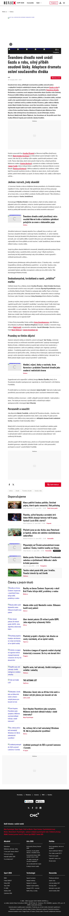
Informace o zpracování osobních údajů (20, 909)
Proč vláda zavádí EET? (55, 853)
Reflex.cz (4, 11)
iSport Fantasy (38, 829)
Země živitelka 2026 (54, 890)
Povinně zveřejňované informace (52, 911)
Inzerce (36, 794)
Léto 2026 (30, 841)
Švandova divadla (52, 90)
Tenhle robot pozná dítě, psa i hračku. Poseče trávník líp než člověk (39, 572)
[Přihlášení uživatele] (60, 3)
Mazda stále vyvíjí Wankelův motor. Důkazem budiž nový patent (42, 606)
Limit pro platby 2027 (54, 883)
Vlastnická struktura (53, 909)
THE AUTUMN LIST (30, 680)
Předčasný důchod (54, 878)
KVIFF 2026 (20, 3)
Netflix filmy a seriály (32, 890)
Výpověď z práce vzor (54, 858)
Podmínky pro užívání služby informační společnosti (46, 907)
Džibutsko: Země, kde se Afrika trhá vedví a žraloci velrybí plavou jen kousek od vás (41, 693)
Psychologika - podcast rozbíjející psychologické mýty (32, 832)
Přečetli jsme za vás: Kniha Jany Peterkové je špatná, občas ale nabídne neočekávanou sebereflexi (41, 533)
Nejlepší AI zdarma (31, 883)
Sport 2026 (8, 873)
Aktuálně (7, 841)
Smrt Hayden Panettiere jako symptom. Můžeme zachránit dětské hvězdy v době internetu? (40, 711)
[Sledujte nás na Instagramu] (36, 807)
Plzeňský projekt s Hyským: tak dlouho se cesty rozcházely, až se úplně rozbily (40, 637)
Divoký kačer (52, 861)
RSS (43, 794)
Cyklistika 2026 (8, 893)
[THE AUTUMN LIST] (14, 682)
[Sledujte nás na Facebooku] (32, 807)
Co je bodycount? (8, 859)
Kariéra (50, 794)
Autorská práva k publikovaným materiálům (20, 907)
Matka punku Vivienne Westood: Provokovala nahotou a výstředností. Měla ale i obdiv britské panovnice (42, 560)
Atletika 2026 (7, 890)
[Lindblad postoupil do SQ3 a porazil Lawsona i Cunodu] (14, 747)
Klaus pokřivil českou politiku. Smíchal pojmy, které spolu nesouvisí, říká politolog (41, 504)
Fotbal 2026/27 (8, 880)
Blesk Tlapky (19, 829)
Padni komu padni (53, 856)
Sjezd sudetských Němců (55, 850)
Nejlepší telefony (31, 880)
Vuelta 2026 (40, 834)
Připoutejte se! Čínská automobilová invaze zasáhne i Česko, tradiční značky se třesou (41, 546)
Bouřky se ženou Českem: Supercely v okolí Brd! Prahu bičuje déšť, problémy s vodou (41, 590)
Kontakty (20, 794)
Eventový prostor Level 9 (16, 834)
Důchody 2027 (52, 885)
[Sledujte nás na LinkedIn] (40, 807)
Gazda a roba (53, 87)
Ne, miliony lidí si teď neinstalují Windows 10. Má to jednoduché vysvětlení (41, 729)
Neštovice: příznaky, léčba (11, 849)
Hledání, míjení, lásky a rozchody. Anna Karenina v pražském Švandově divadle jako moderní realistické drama (41, 367)
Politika (51, 841)
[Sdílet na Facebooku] (9, 484)
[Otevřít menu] (64, 3)
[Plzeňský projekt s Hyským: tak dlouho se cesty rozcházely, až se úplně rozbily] (14, 640)
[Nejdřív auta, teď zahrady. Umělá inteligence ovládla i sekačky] (14, 671)
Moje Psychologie (9, 829)
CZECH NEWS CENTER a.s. (41, 901)
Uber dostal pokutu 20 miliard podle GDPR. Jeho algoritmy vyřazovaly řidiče (41, 621)
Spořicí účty (52, 880)
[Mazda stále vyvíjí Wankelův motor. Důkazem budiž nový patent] (14, 609)
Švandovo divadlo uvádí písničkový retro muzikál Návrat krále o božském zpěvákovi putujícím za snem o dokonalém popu (41, 219)
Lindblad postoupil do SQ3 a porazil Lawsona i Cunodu (42, 746)
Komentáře (30, 3)
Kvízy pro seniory (8, 854)
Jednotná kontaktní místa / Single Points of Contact (21, 911)
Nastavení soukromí (42, 909)
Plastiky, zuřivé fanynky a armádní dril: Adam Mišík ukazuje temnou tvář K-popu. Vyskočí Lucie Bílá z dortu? (40, 517)
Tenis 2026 (7, 885)
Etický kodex (39, 911)
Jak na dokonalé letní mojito (34, 864)
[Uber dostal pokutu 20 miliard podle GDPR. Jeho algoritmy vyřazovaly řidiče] (14, 624)
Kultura (11, 11)
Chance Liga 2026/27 (29, 834)
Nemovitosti (12, 832)
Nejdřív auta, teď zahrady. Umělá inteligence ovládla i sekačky (42, 668)
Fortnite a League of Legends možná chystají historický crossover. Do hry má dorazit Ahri (42, 652)
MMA (5, 878)
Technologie (31, 873)
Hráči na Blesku (28, 829)
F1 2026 (6, 888)
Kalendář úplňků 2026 (9, 856)
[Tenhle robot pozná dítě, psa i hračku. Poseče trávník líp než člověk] (14, 573)
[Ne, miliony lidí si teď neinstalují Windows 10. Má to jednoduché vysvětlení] (14, 733)
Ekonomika (53, 873)
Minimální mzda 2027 (54, 888)
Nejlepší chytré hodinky (33, 885)
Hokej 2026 (7, 883)
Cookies (33, 909)
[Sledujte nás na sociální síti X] (28, 807)
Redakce (28, 794)
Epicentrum (7, 846)
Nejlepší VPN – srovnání (33, 888)
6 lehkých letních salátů (33, 866)
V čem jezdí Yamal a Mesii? (11, 851)
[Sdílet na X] (13, 484)
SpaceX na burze (31, 878)
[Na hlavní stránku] (9, 3)
